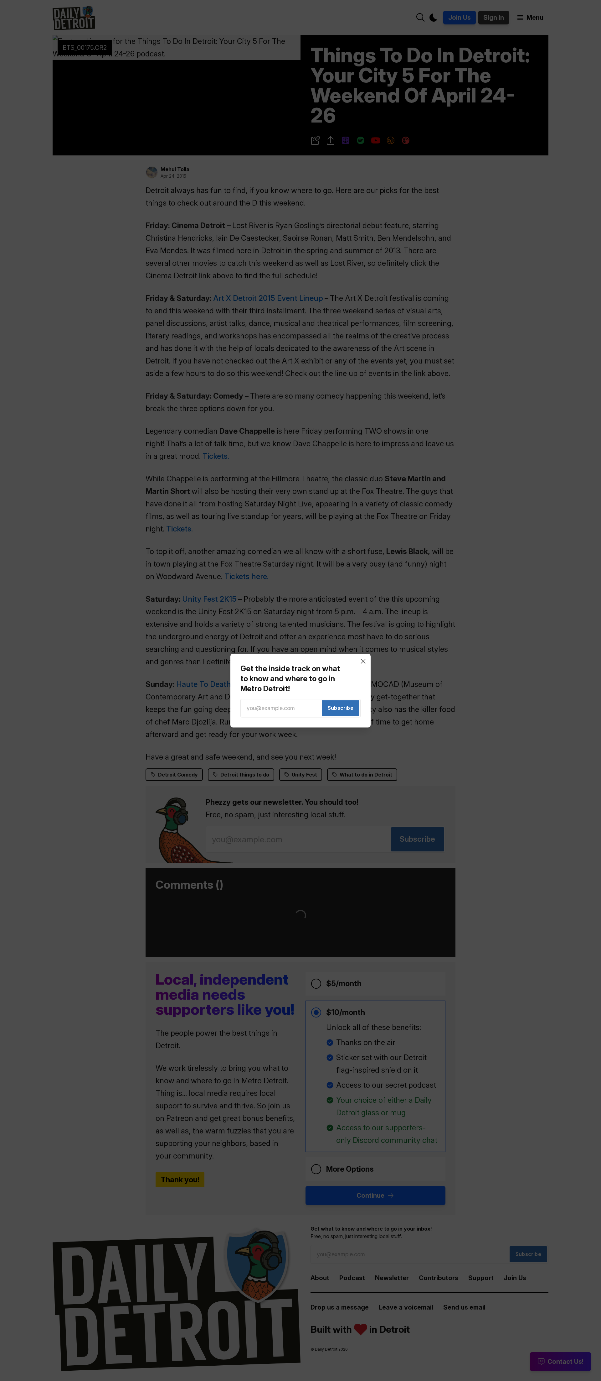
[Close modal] (363, 661)
